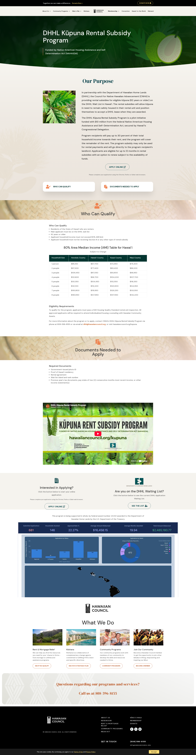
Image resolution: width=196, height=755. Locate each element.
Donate (134, 724)
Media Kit (105, 732)
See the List (138, 506)
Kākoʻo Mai (75, 11)
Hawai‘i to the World (139, 11)
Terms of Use (78, 752)
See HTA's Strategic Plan (78, 666)
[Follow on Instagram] (140, 729)
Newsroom (106, 721)
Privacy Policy (90, 752)
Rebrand (151, 11)
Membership (112, 11)
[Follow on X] (136, 729)
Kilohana (86, 11)
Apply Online (116, 167)
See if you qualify (42, 666)
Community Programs (60, 11)
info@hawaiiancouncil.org (140, 745)
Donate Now (144, 3)
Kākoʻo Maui (136, 718)
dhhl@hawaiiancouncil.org (94, 324)
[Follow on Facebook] (131, 729)
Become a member (143, 666)
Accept (154, 752)
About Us (45, 11)
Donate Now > (77, 3)
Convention (126, 11)
